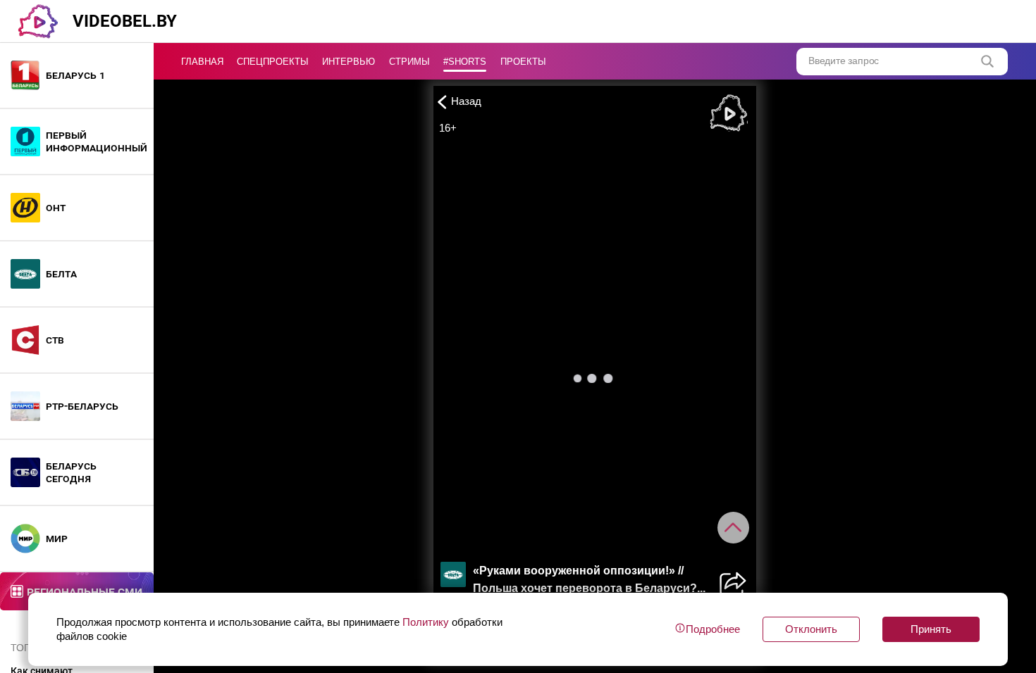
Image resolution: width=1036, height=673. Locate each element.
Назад (466, 101)
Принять (931, 629)
